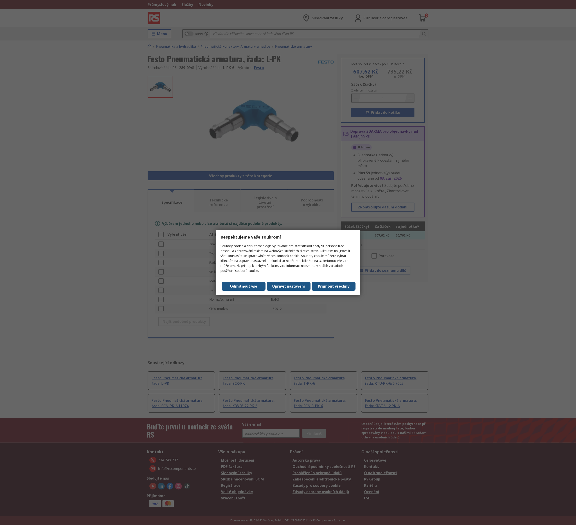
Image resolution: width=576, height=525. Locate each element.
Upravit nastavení (288, 286)
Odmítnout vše (243, 286)
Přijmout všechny (333, 286)
